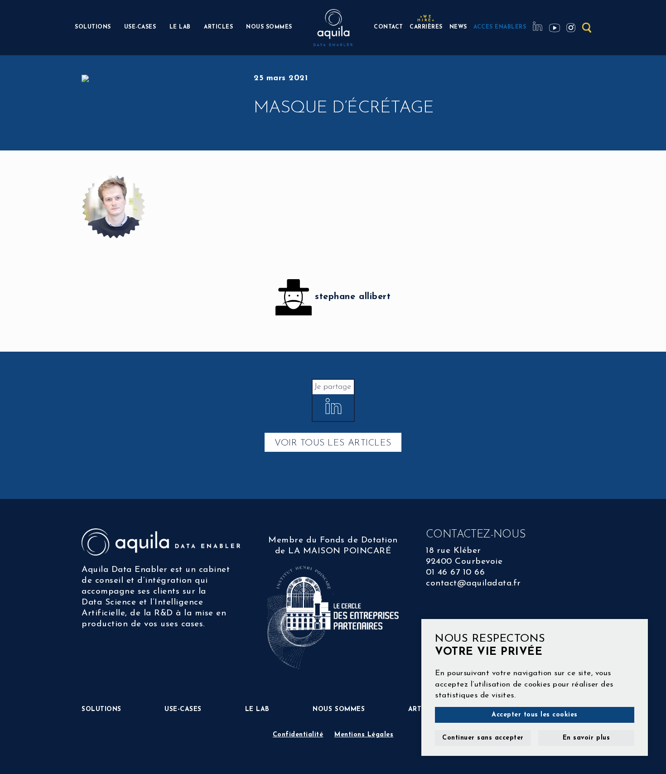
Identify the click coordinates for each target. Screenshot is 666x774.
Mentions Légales (363, 734)
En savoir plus (586, 738)
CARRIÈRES (426, 26)
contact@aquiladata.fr (473, 583)
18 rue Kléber (453, 551)
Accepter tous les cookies (535, 714)
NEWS (458, 27)
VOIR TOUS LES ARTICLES (333, 443)
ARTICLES (218, 27)
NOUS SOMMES (269, 27)
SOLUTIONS (93, 27)
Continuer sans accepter (483, 738)
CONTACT (388, 27)
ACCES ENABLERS (499, 27)
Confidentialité (298, 734)
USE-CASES (140, 27)
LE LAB (180, 27)
